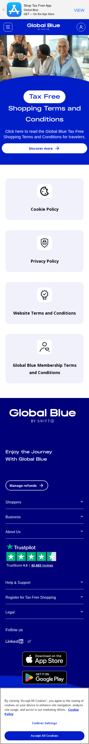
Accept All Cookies (44, 736)
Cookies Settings (44, 723)
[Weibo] (29, 641)
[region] (44, 716)
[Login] (81, 27)
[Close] (3, 9)
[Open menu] (8, 27)
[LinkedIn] (14, 641)
